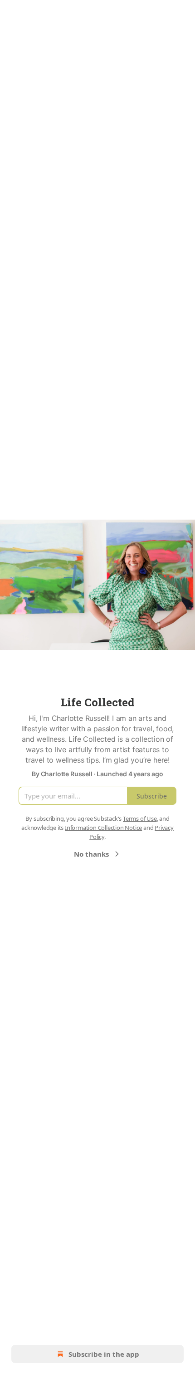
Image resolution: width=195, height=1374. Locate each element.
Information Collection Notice (103, 827)
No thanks (91, 853)
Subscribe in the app (103, 1354)
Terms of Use (140, 818)
